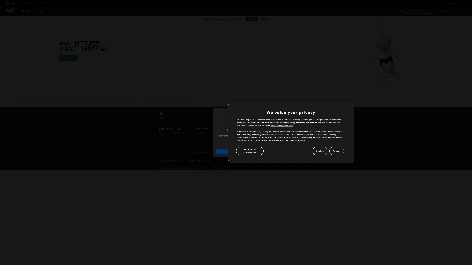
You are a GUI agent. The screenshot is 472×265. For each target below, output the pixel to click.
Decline (320, 151)
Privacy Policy (289, 122)
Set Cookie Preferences (249, 150)
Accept (337, 151)
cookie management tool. (282, 125)
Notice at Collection (308, 122)
